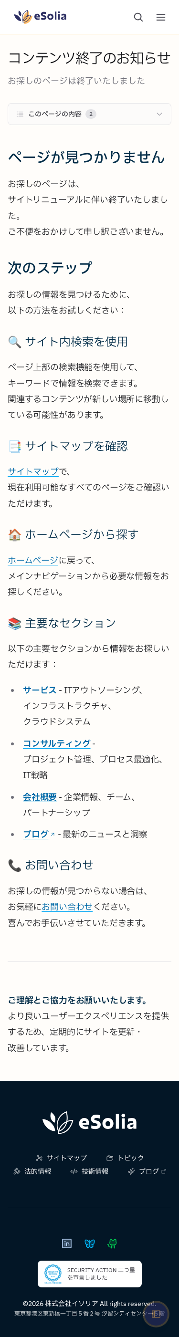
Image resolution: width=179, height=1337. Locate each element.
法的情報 (37, 1171)
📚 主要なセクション (62, 623)
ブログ (35, 834)
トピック (130, 1158)
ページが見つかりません (86, 157)
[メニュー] (160, 17)
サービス (40, 690)
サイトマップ (33, 471)
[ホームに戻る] (89, 1122)
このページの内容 (60, 114)
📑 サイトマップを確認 (68, 446)
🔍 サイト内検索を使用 (68, 341)
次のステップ (50, 268)
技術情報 (95, 1171)
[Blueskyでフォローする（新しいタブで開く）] (89, 1243)
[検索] (138, 17)
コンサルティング (57, 743)
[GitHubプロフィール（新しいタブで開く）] (112, 1243)
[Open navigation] (156, 1314)
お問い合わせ (67, 906)
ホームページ (33, 560)
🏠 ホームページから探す (73, 534)
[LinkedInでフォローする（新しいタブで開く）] (66, 1243)
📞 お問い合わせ (51, 865)
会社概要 (40, 797)
